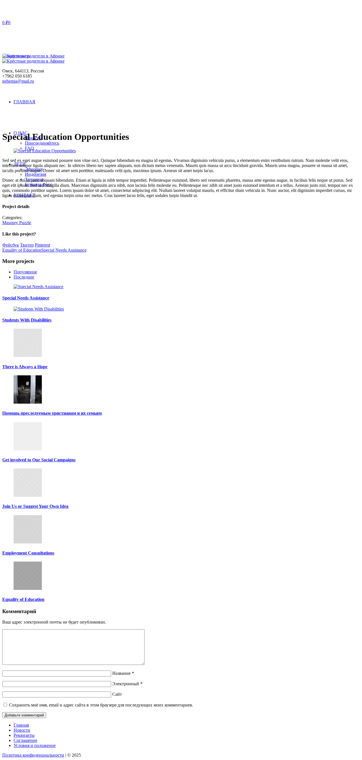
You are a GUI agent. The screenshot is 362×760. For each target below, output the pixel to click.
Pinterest (42, 245)
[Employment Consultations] (28, 542)
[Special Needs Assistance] (38, 286)
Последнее (24, 277)
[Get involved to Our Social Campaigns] (28, 448)
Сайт (117, 694)
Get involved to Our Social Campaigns (39, 459)
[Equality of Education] (28, 588)
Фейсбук (10, 245)
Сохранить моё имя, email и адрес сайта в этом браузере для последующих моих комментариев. (101, 705)
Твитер (27, 245)
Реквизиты (24, 735)
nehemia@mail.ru (18, 81)
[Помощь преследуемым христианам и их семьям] (28, 402)
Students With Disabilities (26, 320)
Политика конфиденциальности (33, 755)
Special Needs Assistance (64, 250)
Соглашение (25, 740)
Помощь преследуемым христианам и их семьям (52, 413)
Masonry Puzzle (16, 222)
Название (123, 673)
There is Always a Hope (25, 366)
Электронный (127, 683)
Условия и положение (35, 745)
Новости (22, 730)
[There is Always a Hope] (28, 355)
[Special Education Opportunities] (45, 150)
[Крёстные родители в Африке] (33, 58)
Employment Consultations (28, 553)
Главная (21, 725)
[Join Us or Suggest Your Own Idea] (28, 495)
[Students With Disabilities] (39, 309)
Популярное (25, 271)
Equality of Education (21, 250)
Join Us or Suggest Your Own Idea (35, 506)
